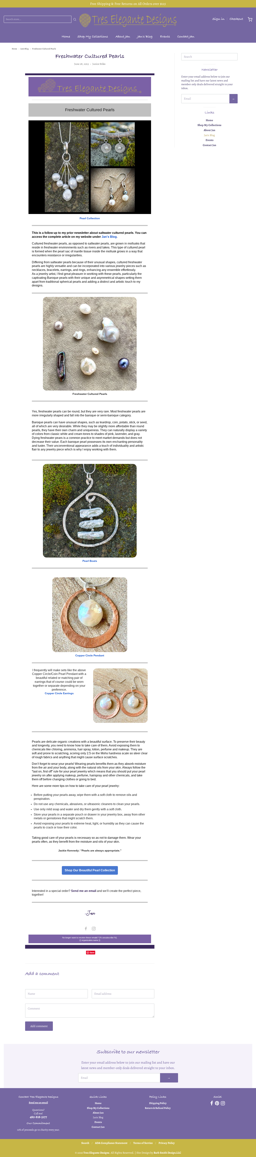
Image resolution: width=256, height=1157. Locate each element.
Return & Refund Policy (158, 1108)
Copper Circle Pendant (89, 655)
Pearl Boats (89, 560)
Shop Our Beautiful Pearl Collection (90, 870)
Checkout (236, 19)
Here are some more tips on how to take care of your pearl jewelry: (75, 785)
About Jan (122, 37)
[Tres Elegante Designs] (128, 19)
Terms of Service (143, 1143)
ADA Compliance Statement (111, 1143)
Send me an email (38, 1102)
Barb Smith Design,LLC (167, 1153)
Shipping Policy (158, 1103)
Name (28, 985)
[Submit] (74, 19)
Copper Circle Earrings (59, 693)
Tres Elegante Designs (96, 1153)
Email (95, 985)
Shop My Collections (92, 37)
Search (85, 1143)
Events (165, 37)
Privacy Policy (167, 1143)
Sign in (218, 19)
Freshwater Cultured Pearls (44, 48)
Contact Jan (185, 37)
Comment (30, 1000)
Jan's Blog (145, 37)
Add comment (39, 1026)
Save (92, 952)
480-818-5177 (38, 1117)
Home (66, 37)
